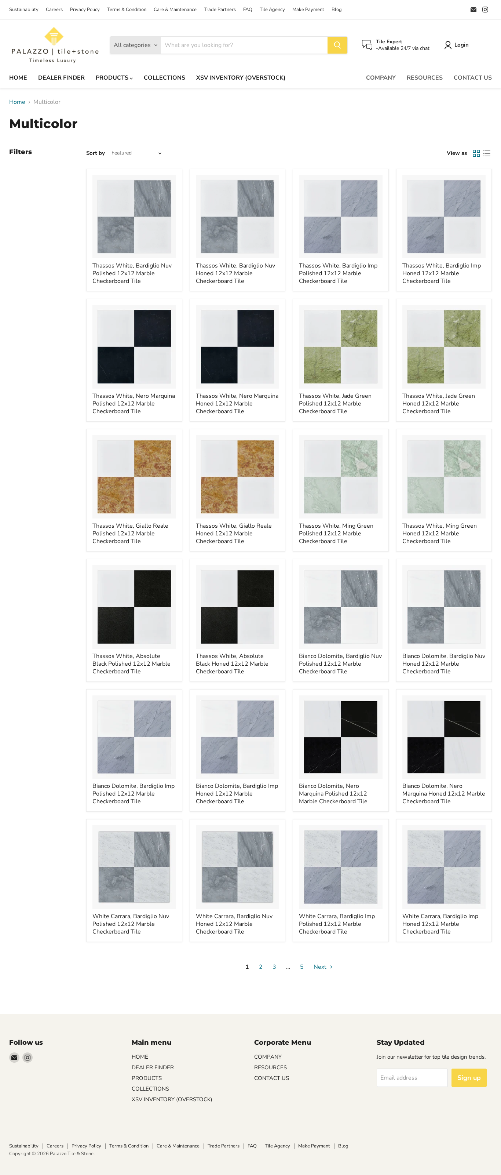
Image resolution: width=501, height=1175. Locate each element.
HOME (18, 78)
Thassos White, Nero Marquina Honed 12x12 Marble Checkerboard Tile (237, 403)
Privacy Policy (85, 9)
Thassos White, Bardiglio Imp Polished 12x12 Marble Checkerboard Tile (338, 273)
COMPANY (381, 78)
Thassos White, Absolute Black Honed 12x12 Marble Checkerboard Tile (232, 664)
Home (17, 102)
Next (321, 967)
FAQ (247, 9)
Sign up (469, 1077)
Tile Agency (272, 9)
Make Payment (308, 9)
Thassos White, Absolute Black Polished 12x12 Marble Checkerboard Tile (131, 664)
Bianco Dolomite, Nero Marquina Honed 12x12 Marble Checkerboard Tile (443, 793)
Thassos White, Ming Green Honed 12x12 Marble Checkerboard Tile (439, 533)
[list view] (487, 153)
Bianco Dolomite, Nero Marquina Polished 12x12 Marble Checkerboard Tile (333, 793)
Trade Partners (220, 9)
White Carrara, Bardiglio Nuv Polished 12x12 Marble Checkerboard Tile (130, 924)
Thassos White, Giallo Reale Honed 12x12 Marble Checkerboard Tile (234, 533)
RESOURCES (425, 78)
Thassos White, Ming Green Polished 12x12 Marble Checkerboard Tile (336, 533)
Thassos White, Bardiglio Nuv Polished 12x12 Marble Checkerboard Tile (132, 273)
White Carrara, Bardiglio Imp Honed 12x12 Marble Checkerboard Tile (440, 924)
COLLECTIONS (164, 78)
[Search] (337, 45)
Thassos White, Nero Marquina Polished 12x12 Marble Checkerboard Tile (133, 403)
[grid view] (476, 153)
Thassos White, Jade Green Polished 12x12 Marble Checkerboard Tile (335, 403)
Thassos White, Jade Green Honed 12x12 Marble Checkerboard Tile (438, 403)
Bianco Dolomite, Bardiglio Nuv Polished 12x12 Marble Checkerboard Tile (340, 664)
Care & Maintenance (175, 9)
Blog (337, 9)
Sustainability (24, 9)
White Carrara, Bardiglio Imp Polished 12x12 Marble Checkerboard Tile (337, 924)
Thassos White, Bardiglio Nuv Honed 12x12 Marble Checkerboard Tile (235, 273)
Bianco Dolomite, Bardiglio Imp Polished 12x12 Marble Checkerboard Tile (133, 793)
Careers (54, 9)
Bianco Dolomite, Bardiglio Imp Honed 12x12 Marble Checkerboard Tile (237, 793)
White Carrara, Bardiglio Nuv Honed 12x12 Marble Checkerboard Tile (234, 924)
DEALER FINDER (61, 78)
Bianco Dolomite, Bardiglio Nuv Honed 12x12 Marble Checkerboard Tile (443, 664)
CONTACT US (473, 78)
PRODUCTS (113, 78)
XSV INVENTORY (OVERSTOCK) (241, 78)
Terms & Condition (126, 9)
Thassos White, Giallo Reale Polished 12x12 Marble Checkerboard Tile (130, 533)
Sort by (95, 153)
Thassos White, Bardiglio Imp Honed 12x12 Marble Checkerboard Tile (441, 273)
